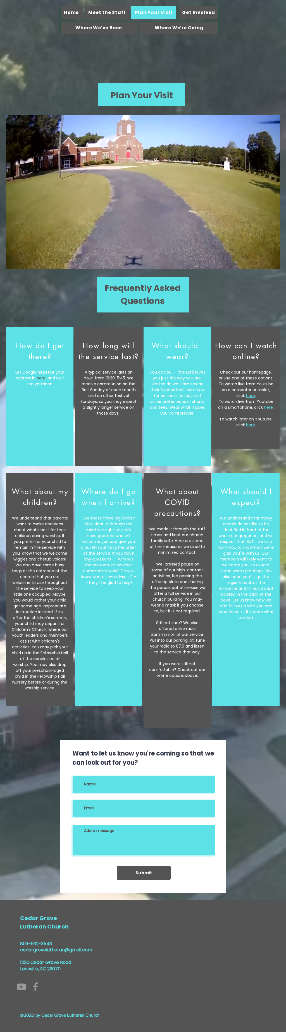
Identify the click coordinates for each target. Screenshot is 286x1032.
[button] (273, 263)
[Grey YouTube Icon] (21, 987)
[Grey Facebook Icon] (35, 987)
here (41, 378)
